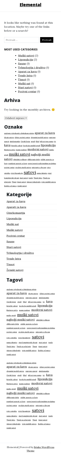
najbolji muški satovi (21, 319)
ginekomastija (15, 141)
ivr (55, 141)
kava (7, 145)
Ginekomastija (16, 212)
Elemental (30, 4)
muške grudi (11, 315)
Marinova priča (9, 150)
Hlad (37, 141)
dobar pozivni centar (22, 137)
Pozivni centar (27, 91)
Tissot (22, 79)
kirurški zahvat (16, 146)
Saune (22, 63)
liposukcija (48, 145)
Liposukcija (25, 59)
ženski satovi (22, 186)
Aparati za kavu (16, 207)
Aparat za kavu (27, 71)
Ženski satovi (15, 270)
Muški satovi (26, 55)
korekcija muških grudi (31, 146)
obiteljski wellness (20, 159)
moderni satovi (38, 149)
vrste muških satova (48, 182)
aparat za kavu (45, 133)
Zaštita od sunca (10, 186)
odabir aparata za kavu (29, 324)
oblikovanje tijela (33, 159)
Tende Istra (25, 75)
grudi (33, 141)
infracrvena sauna (46, 141)
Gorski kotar (25, 141)
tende (31, 178)
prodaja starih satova (23, 167)
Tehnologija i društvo (31, 67)
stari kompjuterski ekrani (28, 342)
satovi (30, 172)
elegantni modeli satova (39, 137)
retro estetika (12, 338)
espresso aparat (31, 298)
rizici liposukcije (17, 173)
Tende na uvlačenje (24, 346)
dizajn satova (9, 137)
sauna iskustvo (42, 173)
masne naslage (21, 150)
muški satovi (19, 154)
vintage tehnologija (34, 182)
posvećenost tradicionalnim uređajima (42, 163)
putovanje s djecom (39, 167)
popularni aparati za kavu (17, 163)
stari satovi (24, 178)
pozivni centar (9, 167)
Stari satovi (25, 87)
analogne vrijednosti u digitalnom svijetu (19, 133)
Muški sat (24, 83)
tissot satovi (21, 182)
